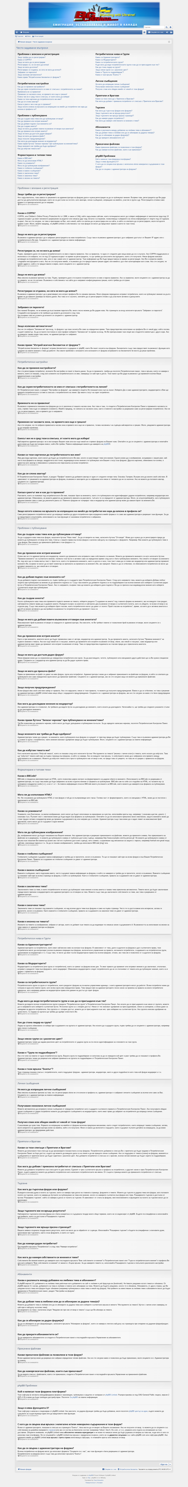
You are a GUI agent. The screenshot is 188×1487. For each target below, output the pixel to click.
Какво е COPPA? (25, 60)
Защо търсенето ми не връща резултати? (113, 113)
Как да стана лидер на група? (108, 67)
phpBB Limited (111, 1395)
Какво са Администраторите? (108, 57)
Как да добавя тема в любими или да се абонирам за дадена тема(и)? (125, 133)
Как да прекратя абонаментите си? (110, 138)
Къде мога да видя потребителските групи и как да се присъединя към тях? (127, 65)
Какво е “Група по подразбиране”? (110, 72)
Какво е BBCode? (25, 158)
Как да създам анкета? (27, 126)
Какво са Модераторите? (106, 60)
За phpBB (74, 1397)
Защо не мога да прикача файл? (31, 136)
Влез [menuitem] (167, 32)
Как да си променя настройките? (31, 87)
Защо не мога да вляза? (28, 67)
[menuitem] (144, 32)
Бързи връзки (17, 32)
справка (51, 1430)
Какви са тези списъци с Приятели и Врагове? (115, 99)
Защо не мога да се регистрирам (31, 62)
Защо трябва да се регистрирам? (31, 57)
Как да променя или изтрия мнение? (33, 121)
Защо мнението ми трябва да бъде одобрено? (37, 146)
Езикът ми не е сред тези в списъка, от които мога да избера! (43, 97)
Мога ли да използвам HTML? (30, 161)
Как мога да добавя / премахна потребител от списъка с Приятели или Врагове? (129, 101)
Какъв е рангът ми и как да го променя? (34, 104)
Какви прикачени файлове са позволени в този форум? (119, 147)
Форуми (26, 32)
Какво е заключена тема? (28, 173)
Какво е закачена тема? (27, 176)
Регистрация (39, 36)
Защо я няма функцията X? (107, 162)
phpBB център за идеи (138, 1411)
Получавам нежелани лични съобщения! (113, 87)
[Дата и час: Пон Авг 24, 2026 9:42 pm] (169, 42)
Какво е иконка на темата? (29, 178)
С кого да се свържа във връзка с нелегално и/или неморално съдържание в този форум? (130, 165)
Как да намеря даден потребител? (110, 118)
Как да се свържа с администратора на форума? (116, 169)
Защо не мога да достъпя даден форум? (35, 134)
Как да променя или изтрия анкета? (32, 131)
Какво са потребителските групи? (109, 62)
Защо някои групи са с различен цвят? (112, 70)
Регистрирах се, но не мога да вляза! (33, 65)
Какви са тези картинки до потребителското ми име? (40, 99)
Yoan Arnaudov (98, 1480)
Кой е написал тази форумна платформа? (113, 159)
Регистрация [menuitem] (171, 32)
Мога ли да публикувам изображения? (34, 166)
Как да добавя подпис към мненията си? (35, 124)
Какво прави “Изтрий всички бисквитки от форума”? (39, 77)
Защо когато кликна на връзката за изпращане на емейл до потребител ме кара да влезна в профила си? (52, 108)
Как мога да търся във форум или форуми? (114, 111)
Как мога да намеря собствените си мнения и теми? (117, 121)
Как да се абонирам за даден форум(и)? (112, 135)
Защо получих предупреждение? (31, 139)
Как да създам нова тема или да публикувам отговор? (40, 119)
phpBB (106, 444)
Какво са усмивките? (26, 163)
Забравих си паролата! (27, 72)
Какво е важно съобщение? (29, 171)
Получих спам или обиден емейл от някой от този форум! (120, 89)
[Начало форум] (94, 15)
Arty (89, 1477)
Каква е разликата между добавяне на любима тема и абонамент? (123, 130)
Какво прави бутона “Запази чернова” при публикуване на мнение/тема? (48, 144)
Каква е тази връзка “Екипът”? (108, 75)
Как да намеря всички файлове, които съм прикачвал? (118, 150)
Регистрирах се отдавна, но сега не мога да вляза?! (39, 70)
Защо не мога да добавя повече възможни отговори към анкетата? (46, 129)
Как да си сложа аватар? (28, 102)
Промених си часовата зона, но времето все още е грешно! (42, 94)
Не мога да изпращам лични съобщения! (113, 84)
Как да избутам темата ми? (29, 149)
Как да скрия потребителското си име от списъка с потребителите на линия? (50, 89)
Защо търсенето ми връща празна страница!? (115, 116)
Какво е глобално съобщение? (30, 168)
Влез (29, 36)
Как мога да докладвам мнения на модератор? (37, 141)
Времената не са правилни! (29, 92)
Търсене (20, 36)
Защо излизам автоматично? (30, 75)
